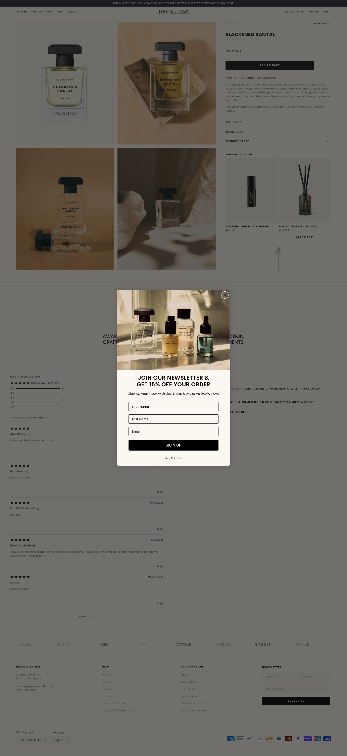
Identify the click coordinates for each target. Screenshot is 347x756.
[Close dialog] (225, 295)
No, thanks (173, 458)
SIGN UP (173, 445)
